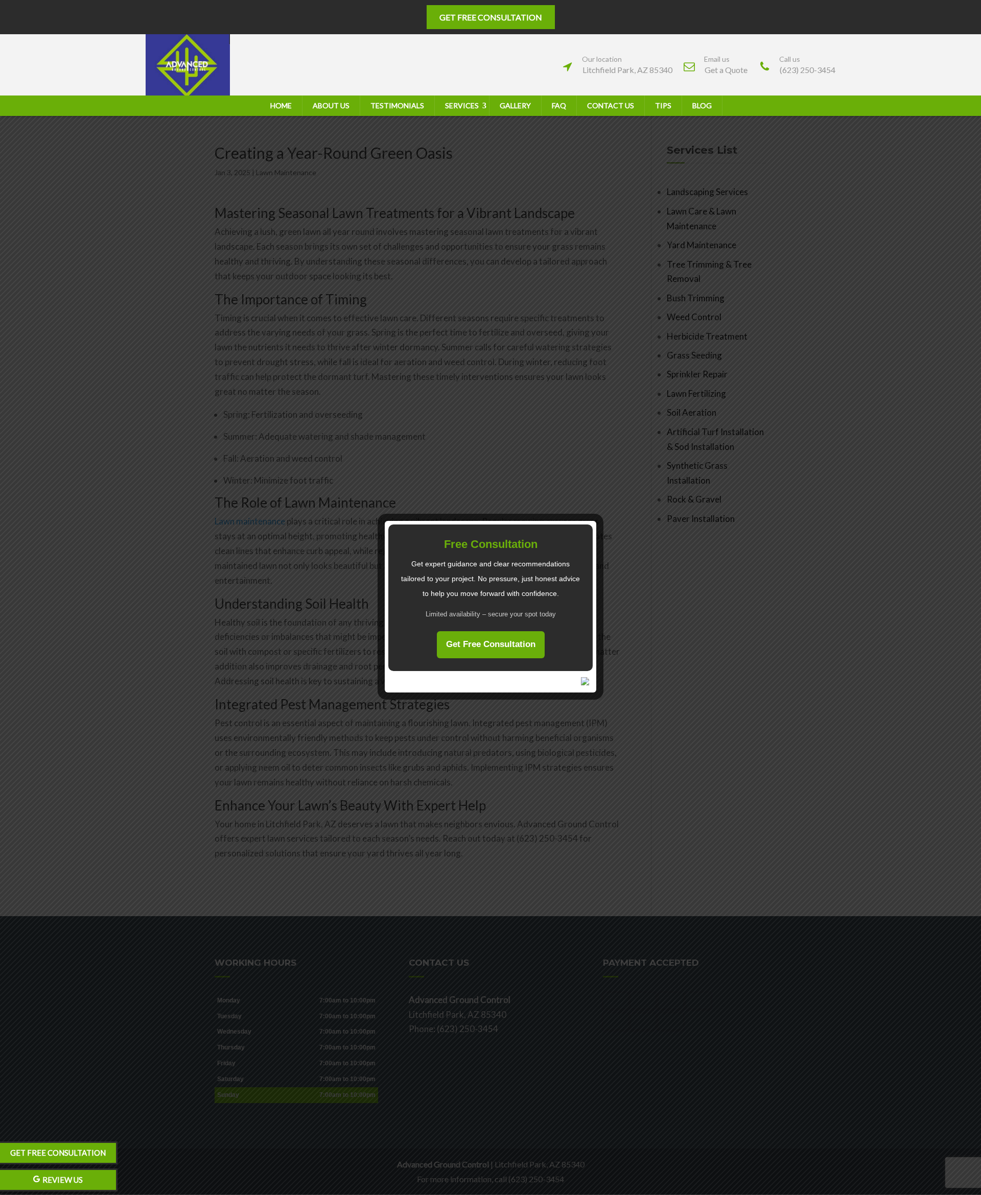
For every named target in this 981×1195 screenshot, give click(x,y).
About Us (331, 105)
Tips (663, 105)
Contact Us (610, 105)
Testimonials (397, 105)
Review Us (62, 1179)
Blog (702, 105)
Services (462, 105)
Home (281, 105)
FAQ (559, 105)
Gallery (515, 105)
